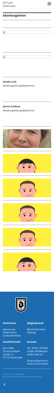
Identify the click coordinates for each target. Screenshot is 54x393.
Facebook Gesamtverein (5, 384)
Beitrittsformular (36, 329)
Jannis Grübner (11, 106)
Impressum (9, 329)
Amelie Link (9, 81)
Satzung (31, 332)
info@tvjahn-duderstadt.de (37, 353)
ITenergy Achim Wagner (32, 376)
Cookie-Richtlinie (12, 335)
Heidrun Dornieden (37, 363)
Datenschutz (10, 332)
